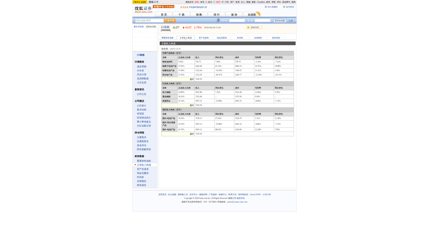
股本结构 (141, 109)
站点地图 (172, 194)
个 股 (181, 14)
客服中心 (223, 194)
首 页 (164, 14)
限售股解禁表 (144, 149)
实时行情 (255, 27)
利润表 (140, 177)
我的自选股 (151, 26)
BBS (279, 2)
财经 (218, 2)
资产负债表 (143, 169)
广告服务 (213, 194)
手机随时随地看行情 (198, 7)
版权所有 (241, 198)
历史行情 (141, 74)
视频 (248, 2)
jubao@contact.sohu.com (237, 202)
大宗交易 (141, 82)
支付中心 (194, 194)
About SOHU (255, 194)
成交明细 (141, 66)
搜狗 (294, 2)
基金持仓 (141, 145)
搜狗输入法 (183, 194)
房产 (232, 2)
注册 (291, 21)
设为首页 (290, 7)
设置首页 (162, 194)
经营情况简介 (144, 117)
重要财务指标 (144, 161)
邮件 (268, 2)
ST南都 (165, 26)
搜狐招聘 (203, 194)
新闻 (197, 2)
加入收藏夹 (273, 7)
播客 (254, 2)
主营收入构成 (144, 165)
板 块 (234, 14)
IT (223, 2)
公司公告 (141, 94)
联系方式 (232, 194)
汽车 (227, 2)
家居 (238, 2)
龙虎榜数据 (143, 78)
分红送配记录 (144, 126)
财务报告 (141, 185)
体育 (202, 2)
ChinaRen (261, 2)
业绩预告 (141, 181)
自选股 (252, 14)
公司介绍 (267, 194)
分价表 (140, 70)
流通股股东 (143, 141)
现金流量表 (143, 173)
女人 (243, 2)
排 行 (217, 14)
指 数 (199, 14)
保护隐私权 (243, 194)
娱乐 (210, 2)
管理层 (140, 113)
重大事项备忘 (144, 121)
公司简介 (141, 105)
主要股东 (141, 137)
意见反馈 (184, 7)
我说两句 (286, 2)
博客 (274, 2)
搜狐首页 (190, 2)
